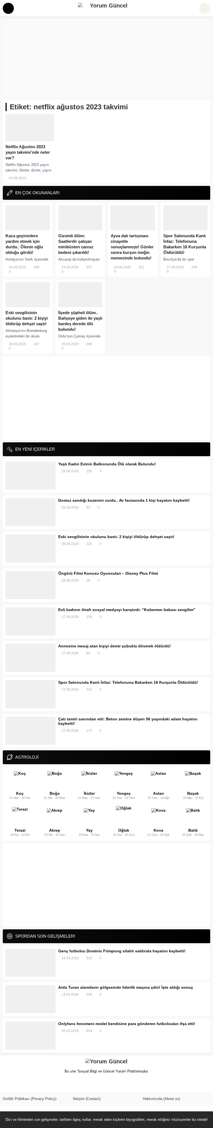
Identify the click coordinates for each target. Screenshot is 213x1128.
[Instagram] (25, 1084)
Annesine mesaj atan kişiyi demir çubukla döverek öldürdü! (114, 646)
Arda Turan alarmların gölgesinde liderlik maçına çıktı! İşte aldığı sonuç (125, 987)
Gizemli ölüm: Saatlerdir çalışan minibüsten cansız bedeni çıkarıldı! (75, 244)
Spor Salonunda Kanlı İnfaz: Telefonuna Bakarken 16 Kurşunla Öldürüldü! (184, 244)
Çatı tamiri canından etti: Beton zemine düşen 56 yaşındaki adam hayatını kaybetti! (127, 721)
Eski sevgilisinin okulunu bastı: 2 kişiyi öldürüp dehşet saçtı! (27, 318)
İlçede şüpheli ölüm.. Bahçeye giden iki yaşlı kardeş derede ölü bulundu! (80, 321)
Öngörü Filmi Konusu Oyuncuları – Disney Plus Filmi (108, 573)
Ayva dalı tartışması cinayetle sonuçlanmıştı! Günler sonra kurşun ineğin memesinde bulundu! (132, 246)
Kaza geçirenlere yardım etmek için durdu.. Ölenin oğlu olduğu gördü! (24, 244)
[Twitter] (16, 1084)
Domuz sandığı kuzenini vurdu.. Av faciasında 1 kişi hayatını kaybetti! (124, 500)
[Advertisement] (106, 58)
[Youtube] (35, 1084)
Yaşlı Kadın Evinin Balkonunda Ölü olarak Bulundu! (107, 464)
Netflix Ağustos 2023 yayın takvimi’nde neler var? (28, 152)
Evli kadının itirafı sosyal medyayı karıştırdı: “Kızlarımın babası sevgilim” (126, 609)
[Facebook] (7, 1084)
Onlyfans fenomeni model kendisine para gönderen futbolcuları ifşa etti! (126, 1023)
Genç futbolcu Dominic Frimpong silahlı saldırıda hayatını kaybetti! (122, 951)
